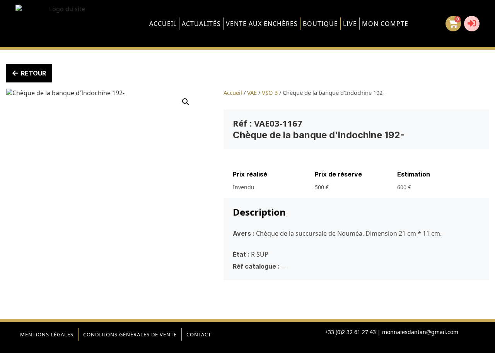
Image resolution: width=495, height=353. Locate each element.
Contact (198, 334)
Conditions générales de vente (130, 334)
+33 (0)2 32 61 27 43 (350, 332)
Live (350, 23)
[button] (186, 102)
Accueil (163, 23)
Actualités (201, 23)
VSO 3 (270, 92)
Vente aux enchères (262, 23)
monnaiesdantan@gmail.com (420, 332)
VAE (252, 92)
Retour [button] (33, 73)
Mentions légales (46, 334)
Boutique (320, 23)
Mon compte (385, 23)
